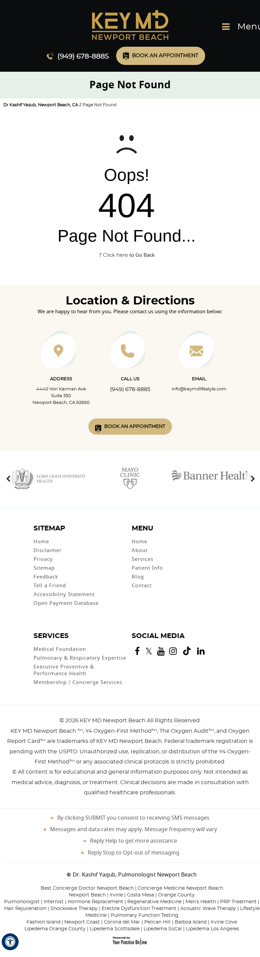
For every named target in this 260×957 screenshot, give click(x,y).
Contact (142, 585)
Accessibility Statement (64, 594)
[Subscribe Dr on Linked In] (200, 651)
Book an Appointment (165, 55)
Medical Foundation (60, 649)
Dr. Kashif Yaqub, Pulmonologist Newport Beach (135, 875)
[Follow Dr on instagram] (173, 651)
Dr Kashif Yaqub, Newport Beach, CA (40, 105)
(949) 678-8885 (83, 56)
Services (142, 559)
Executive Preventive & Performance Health (64, 670)
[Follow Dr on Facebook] (137, 651)
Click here (115, 255)
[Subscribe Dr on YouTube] (160, 651)
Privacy (43, 559)
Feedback (46, 576)
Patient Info (147, 568)
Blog (138, 576)
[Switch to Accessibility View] (10, 941)
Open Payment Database (66, 603)
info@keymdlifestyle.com (199, 389)
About (140, 550)
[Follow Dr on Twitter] (149, 651)
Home (41, 541)
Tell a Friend (50, 585)
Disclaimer (48, 550)
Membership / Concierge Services (78, 682)
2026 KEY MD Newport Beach (105, 720)
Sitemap (44, 568)
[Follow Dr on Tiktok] (187, 652)
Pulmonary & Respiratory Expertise (80, 658)
